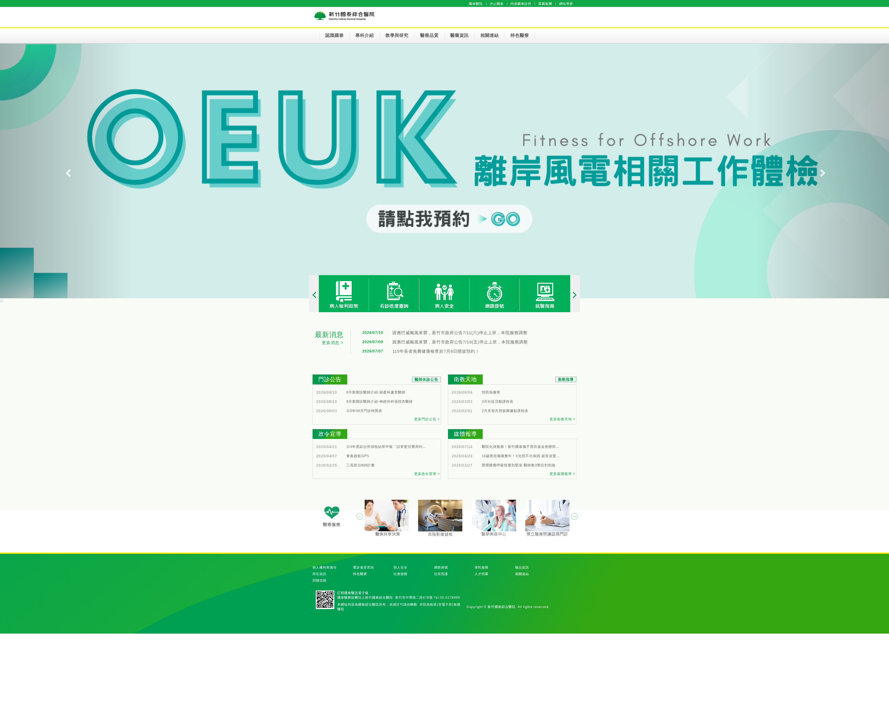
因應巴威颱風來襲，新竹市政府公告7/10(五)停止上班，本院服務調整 (460, 342)
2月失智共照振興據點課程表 (505, 411)
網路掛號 (441, 567)
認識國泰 (334, 35)
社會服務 (400, 574)
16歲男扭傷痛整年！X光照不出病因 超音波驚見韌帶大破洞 (522, 456)
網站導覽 (566, 4)
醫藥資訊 (459, 35)
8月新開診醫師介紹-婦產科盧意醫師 (375, 392)
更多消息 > (333, 342)
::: (1, 301)
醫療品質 (429, 35)
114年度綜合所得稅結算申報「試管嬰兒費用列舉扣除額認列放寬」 (386, 447)
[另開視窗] (494, 294)
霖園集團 (545, 4)
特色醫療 (519, 35)
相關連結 (489, 35)
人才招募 (481, 574)
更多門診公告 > (427, 419)
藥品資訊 (522, 567)
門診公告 (329, 379)
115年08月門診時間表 (364, 411)
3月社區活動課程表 (497, 401)
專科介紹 (364, 35)
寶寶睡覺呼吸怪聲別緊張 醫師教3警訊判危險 (518, 465)
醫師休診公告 (426, 379)
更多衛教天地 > (562, 419)
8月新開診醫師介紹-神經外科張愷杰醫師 (379, 401)
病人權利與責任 (325, 567)
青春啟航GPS (357, 456)
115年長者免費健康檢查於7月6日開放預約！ (435, 351)
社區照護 (441, 574)
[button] (66, 171)
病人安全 (400, 567)
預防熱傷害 (491, 392)
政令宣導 (329, 434)
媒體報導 (465, 434)
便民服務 (481, 567)
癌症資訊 (319, 574)
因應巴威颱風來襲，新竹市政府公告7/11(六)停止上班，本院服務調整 (459, 333)
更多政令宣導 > (427, 474)
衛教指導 (566, 379)
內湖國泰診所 (520, 4)
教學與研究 (397, 35)
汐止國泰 (497, 4)
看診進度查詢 (363, 567)
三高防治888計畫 (360, 465)
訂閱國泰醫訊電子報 (353, 593)
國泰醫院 (476, 4)
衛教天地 (465, 379)
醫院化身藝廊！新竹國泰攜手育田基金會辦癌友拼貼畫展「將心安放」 (522, 447)
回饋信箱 (319, 580)
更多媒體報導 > (562, 474)
